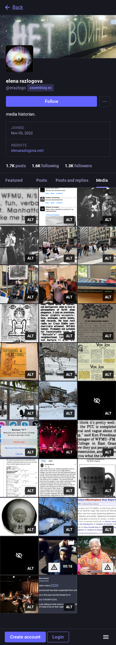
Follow (51, 101)
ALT (30, 220)
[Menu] (104, 101)
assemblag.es (40, 88)
